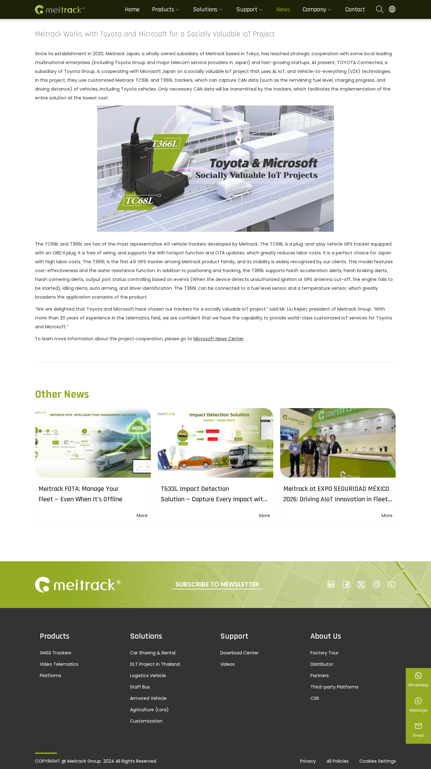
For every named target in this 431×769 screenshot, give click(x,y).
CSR (314, 698)
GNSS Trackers (55, 653)
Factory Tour (324, 653)
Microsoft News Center (218, 339)
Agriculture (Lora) (149, 709)
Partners (319, 675)
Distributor (321, 664)
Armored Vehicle (148, 698)
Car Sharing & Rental (152, 653)
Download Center (239, 653)
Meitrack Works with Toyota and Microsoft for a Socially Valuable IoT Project (155, 34)
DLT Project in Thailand (155, 664)
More (142, 515)
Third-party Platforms (334, 687)
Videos (227, 664)
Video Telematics (59, 664)
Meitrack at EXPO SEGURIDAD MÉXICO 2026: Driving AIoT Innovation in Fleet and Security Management (336, 499)
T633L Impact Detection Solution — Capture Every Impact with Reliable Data (214, 499)
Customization (146, 721)
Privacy (308, 761)
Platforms (50, 675)
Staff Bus (140, 687)
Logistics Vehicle (148, 675)
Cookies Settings (377, 761)
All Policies (338, 761)
